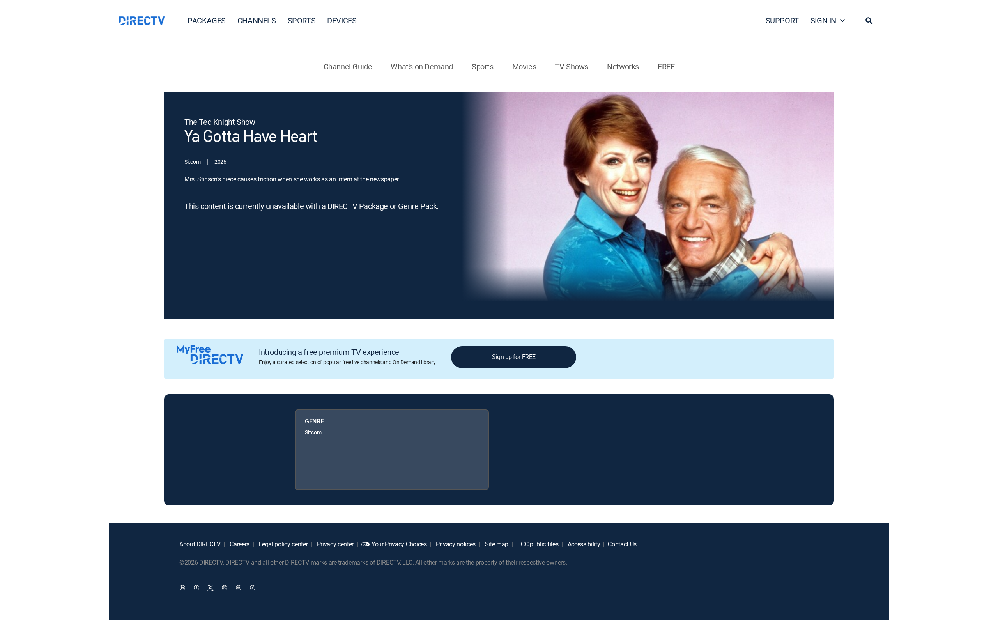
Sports (483, 66)
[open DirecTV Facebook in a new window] (196, 587)
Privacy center (334, 544)
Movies (524, 66)
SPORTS (302, 20)
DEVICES (341, 20)
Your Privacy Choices (399, 544)
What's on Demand (422, 66)
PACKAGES (207, 20)
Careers (239, 544)
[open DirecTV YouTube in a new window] (238, 587)
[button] (868, 20)
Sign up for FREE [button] (513, 357)
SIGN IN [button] (823, 20)
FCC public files (537, 544)
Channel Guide (348, 66)
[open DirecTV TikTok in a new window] (253, 587)
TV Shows (571, 66)
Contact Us (622, 544)
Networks (623, 66)
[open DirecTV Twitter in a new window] (210, 587)
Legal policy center (282, 544)
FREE (666, 66)
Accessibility (583, 544)
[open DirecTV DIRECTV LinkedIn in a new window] (182, 587)
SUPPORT (782, 20)
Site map (495, 544)
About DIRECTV (200, 544)
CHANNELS (256, 20)
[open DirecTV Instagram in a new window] (224, 587)
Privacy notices (455, 544)
